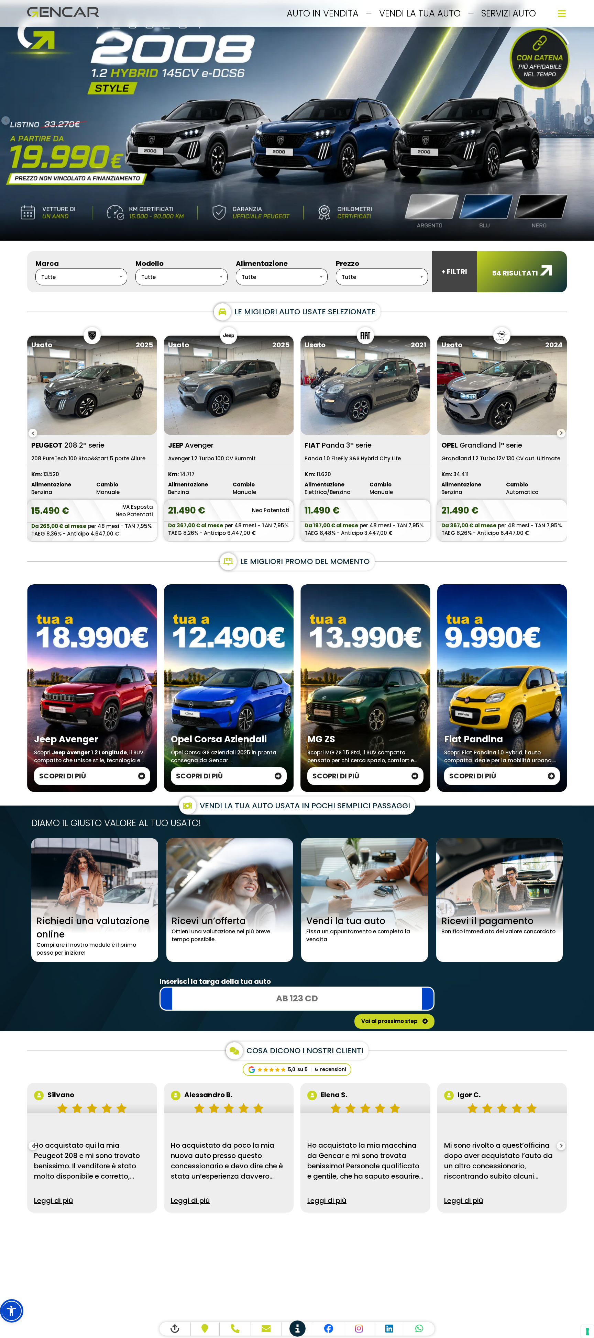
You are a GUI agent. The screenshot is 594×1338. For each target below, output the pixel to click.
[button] (12, 1311)
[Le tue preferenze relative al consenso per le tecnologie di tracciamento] (587, 1331)
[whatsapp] (419, 1329)
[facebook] (328, 1329)
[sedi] (297, 1329)
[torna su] (175, 1329)
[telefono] (235, 1329)
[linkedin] (389, 1329)
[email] (266, 1329)
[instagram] (359, 1329)
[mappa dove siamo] (205, 1329)
